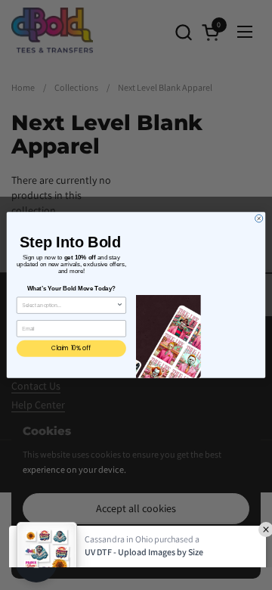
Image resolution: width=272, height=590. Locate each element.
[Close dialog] (259, 218)
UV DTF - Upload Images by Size (144, 508)
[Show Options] (119, 305)
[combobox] (69, 305)
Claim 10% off (71, 348)
